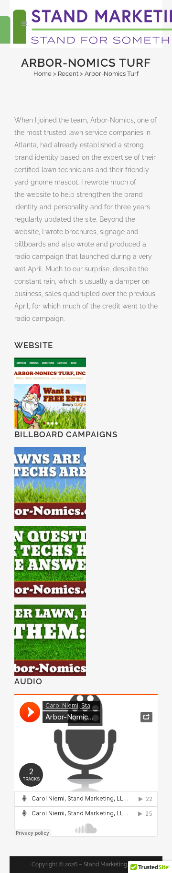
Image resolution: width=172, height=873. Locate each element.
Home (42, 73)
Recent (68, 73)
